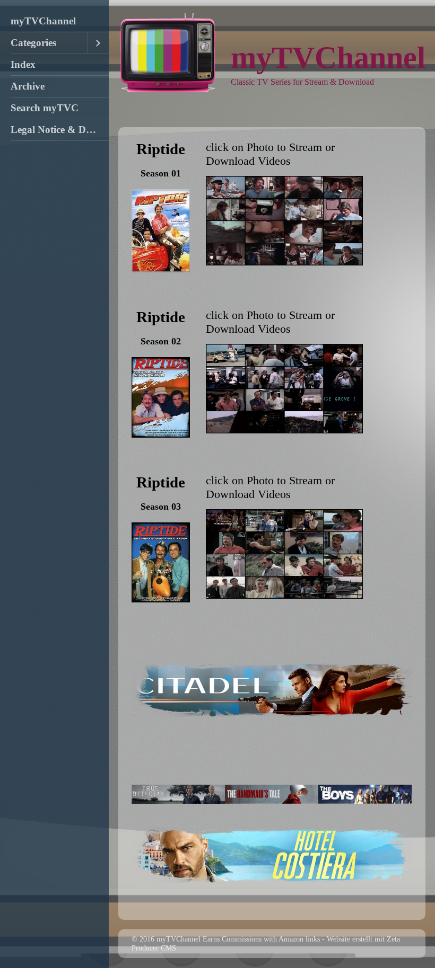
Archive (28, 86)
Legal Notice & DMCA (60, 129)
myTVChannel (43, 20)
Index (23, 64)
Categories (33, 42)
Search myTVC (45, 107)
